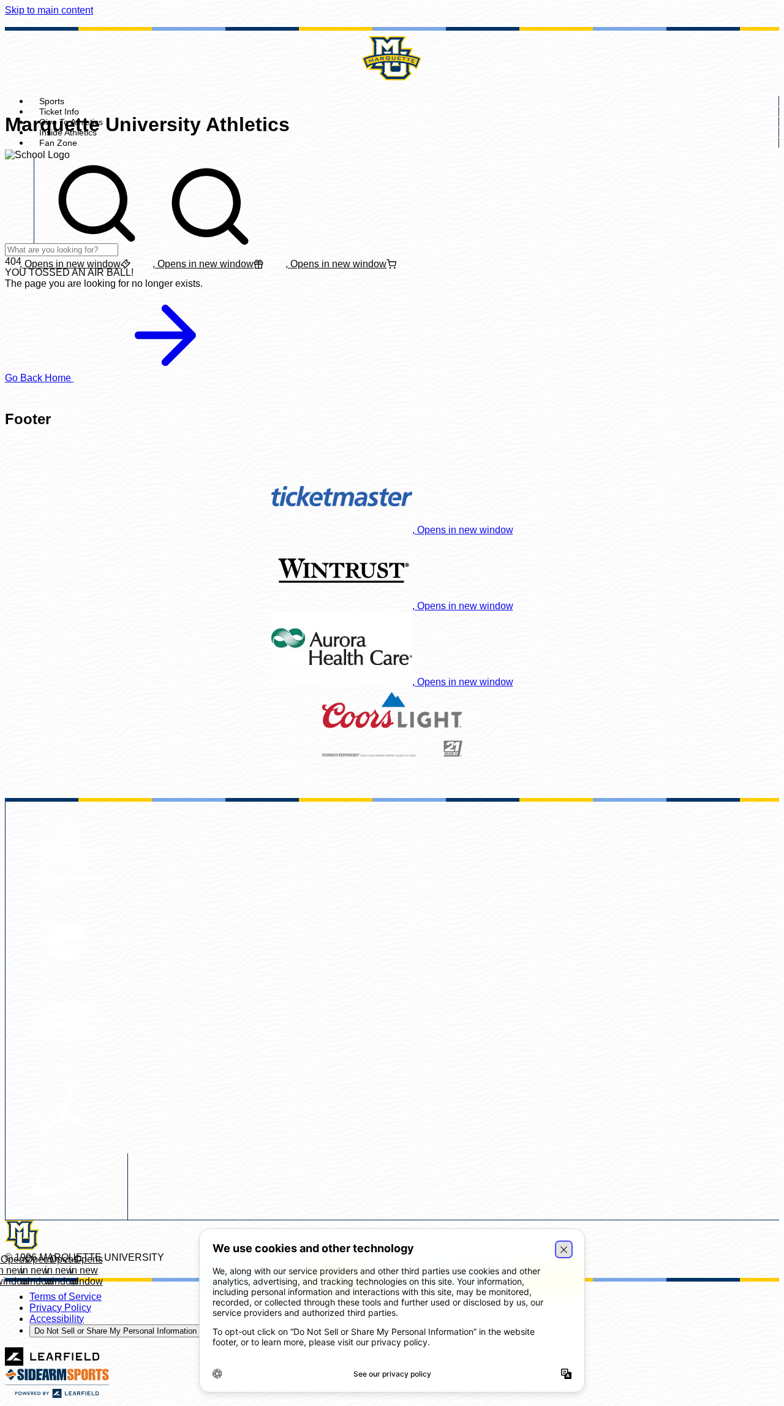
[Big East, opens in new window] (66, 1023)
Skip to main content (49, 10)
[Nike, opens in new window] (66, 1186)
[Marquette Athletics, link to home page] (392, 58)
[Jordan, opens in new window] (66, 1108)
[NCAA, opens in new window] (66, 942)
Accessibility (56, 1318)
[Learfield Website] (52, 1363)
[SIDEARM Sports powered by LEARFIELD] (57, 1395)
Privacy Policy (60, 1307)
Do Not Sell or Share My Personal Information (115, 1331)
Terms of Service (65, 1296)
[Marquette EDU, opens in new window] (66, 852)
